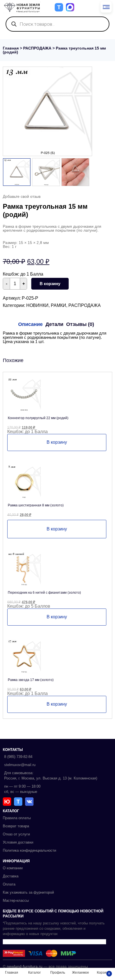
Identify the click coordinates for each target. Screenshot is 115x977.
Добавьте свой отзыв (21, 196)
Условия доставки (18, 842)
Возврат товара (16, 826)
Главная (11, 48)
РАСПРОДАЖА (37, 48)
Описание (30, 324)
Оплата (9, 884)
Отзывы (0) (80, 324)
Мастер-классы (16, 900)
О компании (13, 868)
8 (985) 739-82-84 (18, 757)
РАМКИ (58, 305)
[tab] (30, 324)
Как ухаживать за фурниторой (28, 892)
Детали (54, 324)
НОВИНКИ (37, 305)
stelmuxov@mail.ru (19, 765)
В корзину (50, 283)
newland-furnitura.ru (24, 966)
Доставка (10, 876)
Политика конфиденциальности (29, 850)
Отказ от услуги (16, 834)
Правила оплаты (17, 818)
